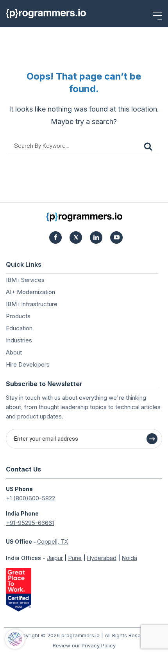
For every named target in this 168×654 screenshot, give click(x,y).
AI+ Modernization (30, 292)
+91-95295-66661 (30, 522)
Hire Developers (28, 364)
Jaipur (55, 558)
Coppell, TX (52, 541)
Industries (19, 340)
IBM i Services (25, 280)
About (14, 352)
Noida (129, 558)
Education (19, 328)
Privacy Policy (99, 645)
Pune (75, 558)
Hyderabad (101, 558)
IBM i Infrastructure (31, 304)
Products (18, 316)
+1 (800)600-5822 (30, 498)
